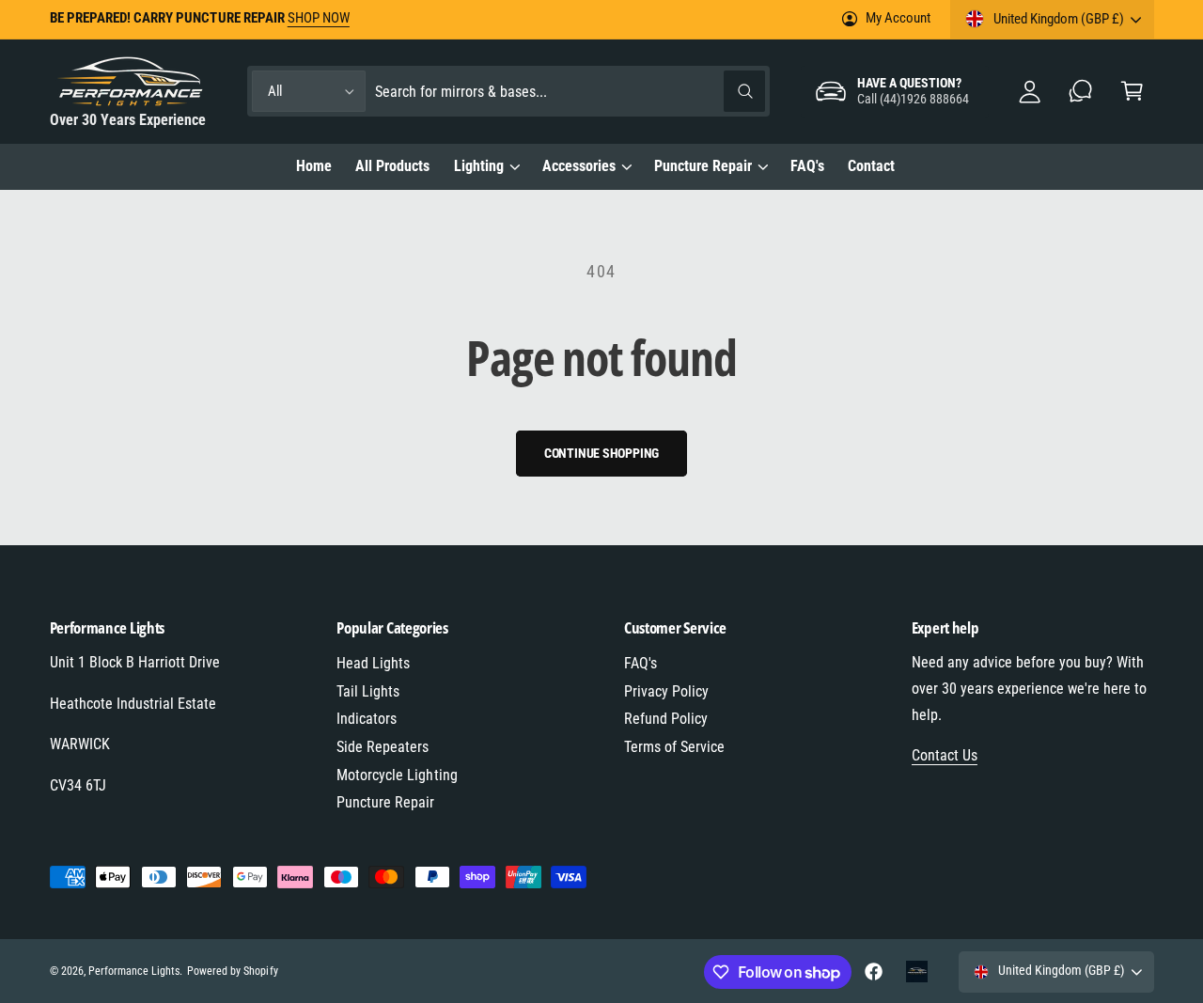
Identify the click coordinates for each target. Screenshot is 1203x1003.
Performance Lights (134, 971)
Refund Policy (666, 719)
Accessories (579, 166)
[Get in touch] (1081, 92)
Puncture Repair (703, 166)
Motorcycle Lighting (396, 775)
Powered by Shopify (232, 971)
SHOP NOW (319, 17)
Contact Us (944, 755)
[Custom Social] (917, 972)
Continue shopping (602, 453)
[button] (1132, 92)
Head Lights (373, 663)
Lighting (479, 166)
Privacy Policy (666, 691)
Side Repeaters (382, 747)
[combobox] (570, 92)
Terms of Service (674, 747)
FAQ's (640, 663)
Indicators (366, 719)
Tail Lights (367, 691)
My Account (898, 17)
